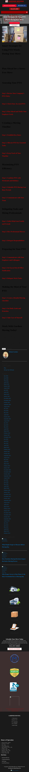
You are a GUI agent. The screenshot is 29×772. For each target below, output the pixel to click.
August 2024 (6, 406)
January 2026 (7, 386)
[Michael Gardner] (5, 354)
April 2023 (6, 429)
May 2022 (6, 443)
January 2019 (7, 510)
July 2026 (6, 376)
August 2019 (6, 502)
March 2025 (6, 394)
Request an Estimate (14, 648)
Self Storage (14, 620)
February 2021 (7, 465)
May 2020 (6, 484)
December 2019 (7, 494)
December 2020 (7, 469)
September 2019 (7, 500)
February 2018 (7, 533)
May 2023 (6, 427)
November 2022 (7, 437)
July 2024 (6, 408)
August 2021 (6, 457)
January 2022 (7, 451)
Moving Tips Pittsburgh (9, 370)
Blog (5, 368)
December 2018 (7, 512)
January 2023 (7, 435)
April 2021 (6, 461)
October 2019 (7, 498)
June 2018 (6, 525)
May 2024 (6, 412)
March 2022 (6, 447)
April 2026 (6, 382)
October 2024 (7, 402)
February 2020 (7, 490)
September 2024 (7, 404)
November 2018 (7, 514)
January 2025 (7, 396)
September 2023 (7, 418)
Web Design (10, 768)
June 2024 (6, 410)
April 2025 (6, 392)
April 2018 (6, 529)
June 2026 (6, 378)
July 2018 (6, 523)
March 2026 (6, 384)
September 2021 (7, 455)
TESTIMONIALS (14, 25)
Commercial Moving (14, 607)
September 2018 (7, 518)
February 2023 (7, 433)
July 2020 (6, 480)
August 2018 (6, 521)
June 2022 (6, 441)
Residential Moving (14, 594)
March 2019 (6, 506)
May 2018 (6, 527)
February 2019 (7, 508)
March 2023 (6, 431)
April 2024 (6, 414)
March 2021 (6, 463)
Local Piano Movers (5, 763)
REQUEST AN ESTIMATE (9, 5)
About (4, 348)
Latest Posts (9, 348)
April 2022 (6, 445)
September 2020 (7, 476)
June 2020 (6, 482)
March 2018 (6, 531)
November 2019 (7, 496)
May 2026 (6, 380)
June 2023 (6, 425)
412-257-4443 (14, 8)
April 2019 (6, 504)
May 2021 (6, 459)
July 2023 (6, 423)
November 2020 (7, 472)
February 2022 (7, 449)
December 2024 (7, 398)
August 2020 (6, 478)
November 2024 (7, 400)
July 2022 (6, 439)
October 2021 (7, 453)
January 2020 (7, 492)
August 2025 (6, 388)
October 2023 (7, 416)
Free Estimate (14, 633)
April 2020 (6, 486)
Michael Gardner (13, 352)
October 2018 (7, 516)
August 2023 (6, 420)
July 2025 (6, 390)
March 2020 (6, 488)
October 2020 (7, 474)
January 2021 (7, 467)
